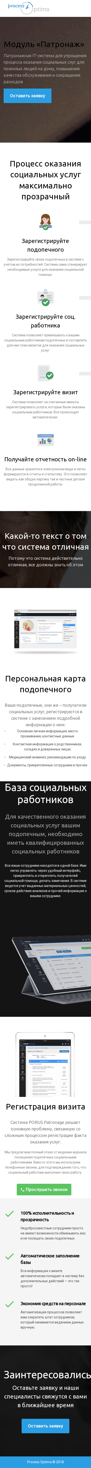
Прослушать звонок (46, 1189)
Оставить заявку (27, 95)
